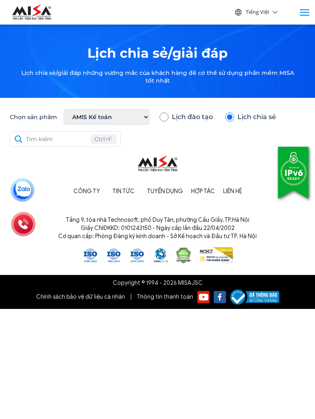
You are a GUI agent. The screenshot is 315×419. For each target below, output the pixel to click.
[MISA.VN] (31, 12)
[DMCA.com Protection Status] (184, 255)
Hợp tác (203, 191)
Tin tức (123, 191)
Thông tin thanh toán (165, 296)
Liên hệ (232, 191)
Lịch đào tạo (192, 117)
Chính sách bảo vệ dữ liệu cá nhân (81, 296)
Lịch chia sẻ (256, 117)
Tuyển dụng (165, 191)
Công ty (86, 191)
